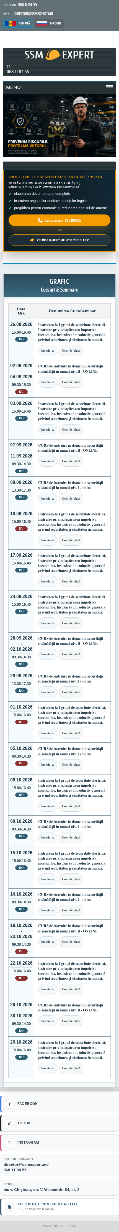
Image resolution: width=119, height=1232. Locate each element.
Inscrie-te (47, 350)
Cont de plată (71, 350)
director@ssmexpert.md (26, 1164)
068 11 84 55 (18, 71)
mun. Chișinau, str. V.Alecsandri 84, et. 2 (41, 1189)
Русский (55, 23)
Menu (13, 87)
